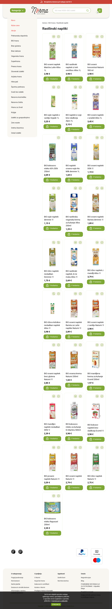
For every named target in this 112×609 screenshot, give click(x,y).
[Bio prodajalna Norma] (40, 10)
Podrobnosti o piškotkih (59, 601)
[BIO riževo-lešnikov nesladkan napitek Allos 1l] (52, 294)
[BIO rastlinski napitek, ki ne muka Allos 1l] (74, 242)
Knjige (13, 112)
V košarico (54, 79)
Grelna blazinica (17, 128)
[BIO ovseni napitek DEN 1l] (96, 137)
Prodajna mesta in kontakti (43, 591)
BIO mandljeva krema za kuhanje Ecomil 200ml (95, 376)
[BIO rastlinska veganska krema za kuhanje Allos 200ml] (74, 188)
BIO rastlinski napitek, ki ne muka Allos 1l (71, 274)
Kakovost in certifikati (41, 584)
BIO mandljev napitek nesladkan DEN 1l (52, 427)
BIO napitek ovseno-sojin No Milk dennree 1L (73, 168)
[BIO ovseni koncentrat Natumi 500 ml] (96, 36)
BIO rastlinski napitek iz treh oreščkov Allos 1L (73, 67)
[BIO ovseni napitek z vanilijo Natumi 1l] (96, 294)
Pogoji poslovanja (17, 577)
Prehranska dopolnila (19, 36)
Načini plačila (15, 584)
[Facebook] (13, 551)
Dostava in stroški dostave (20, 587)
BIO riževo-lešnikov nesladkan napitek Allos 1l (52, 325)
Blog (82, 581)
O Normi (37, 577)
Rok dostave (15, 581)
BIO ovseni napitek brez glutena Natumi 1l (52, 376)
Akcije (13, 31)
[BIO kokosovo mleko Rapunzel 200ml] (52, 496)
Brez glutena (16, 46)
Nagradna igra (86, 577)
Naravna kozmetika (18, 97)
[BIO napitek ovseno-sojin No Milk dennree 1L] (74, 137)
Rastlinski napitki (62, 23)
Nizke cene (15, 25)
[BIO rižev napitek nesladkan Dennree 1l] (52, 242)
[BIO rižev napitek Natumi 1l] (96, 447)
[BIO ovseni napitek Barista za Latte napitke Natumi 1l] (74, 294)
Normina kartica (63, 581)
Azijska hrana (16, 77)
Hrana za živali (17, 107)
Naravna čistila (17, 102)
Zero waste (15, 123)
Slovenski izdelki (17, 71)
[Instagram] (20, 551)
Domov (44, 23)
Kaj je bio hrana (39, 581)
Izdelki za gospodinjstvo (20, 118)
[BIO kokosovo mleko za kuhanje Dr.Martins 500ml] (74, 396)
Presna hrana (16, 66)
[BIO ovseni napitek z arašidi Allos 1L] (96, 87)
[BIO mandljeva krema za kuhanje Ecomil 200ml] (96, 345)
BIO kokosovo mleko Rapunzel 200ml (51, 521)
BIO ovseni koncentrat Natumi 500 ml (96, 67)
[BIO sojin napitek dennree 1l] (52, 188)
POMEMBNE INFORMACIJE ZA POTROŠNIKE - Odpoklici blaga (90, 586)
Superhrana (15, 61)
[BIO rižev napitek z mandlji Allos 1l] (96, 242)
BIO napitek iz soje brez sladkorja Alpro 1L (74, 118)
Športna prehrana (18, 87)
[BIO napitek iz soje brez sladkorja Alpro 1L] (74, 87)
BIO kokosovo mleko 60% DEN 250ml (51, 168)
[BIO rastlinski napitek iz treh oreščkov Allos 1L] (74, 36)
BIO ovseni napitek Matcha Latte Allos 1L (52, 67)
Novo (13, 20)
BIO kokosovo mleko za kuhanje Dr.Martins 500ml (73, 427)
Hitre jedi (14, 82)
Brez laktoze (16, 51)
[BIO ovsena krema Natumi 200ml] (74, 345)
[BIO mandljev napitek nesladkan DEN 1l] (52, 396)
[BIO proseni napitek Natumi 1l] (52, 447)
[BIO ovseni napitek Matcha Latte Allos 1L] (52, 36)
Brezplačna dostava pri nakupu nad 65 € (58, 2)
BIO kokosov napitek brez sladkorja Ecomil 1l (96, 428)
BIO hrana (15, 41)
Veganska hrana (17, 56)
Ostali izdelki (16, 133)
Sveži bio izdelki (17, 92)
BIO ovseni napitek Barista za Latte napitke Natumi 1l (74, 325)
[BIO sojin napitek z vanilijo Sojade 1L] (52, 87)
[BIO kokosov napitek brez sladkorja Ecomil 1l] (96, 396)
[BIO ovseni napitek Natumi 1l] (74, 447)
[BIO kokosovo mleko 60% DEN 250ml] (52, 137)
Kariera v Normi (39, 587)
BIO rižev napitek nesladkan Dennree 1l (51, 274)
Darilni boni (61, 577)
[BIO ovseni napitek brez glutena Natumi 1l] (52, 345)
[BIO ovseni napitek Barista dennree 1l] (96, 188)
